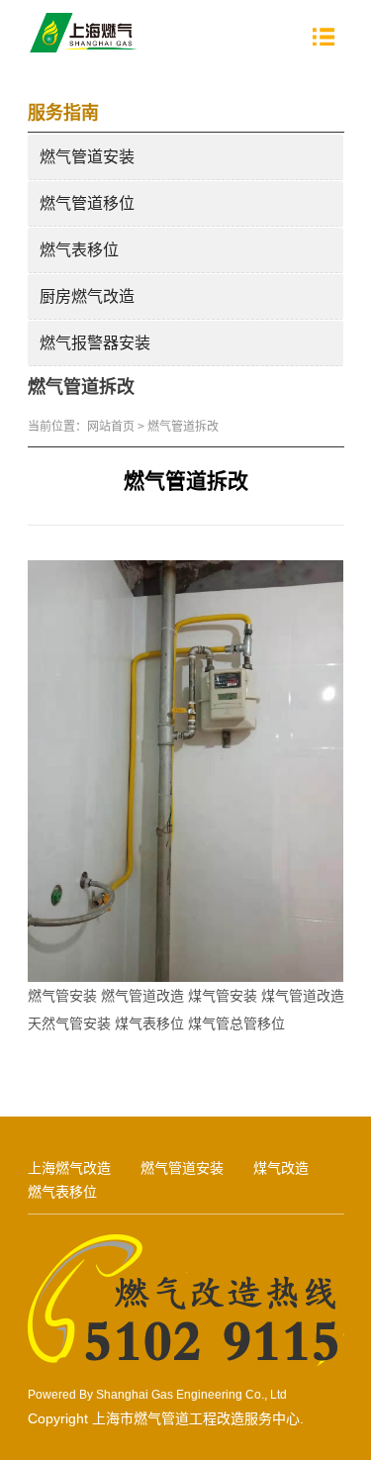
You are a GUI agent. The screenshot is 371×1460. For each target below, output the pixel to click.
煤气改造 (281, 1168)
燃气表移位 (79, 250)
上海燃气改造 (69, 1168)
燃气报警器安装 (95, 343)
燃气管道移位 (87, 203)
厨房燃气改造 (87, 296)
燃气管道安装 (87, 156)
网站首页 (111, 427)
